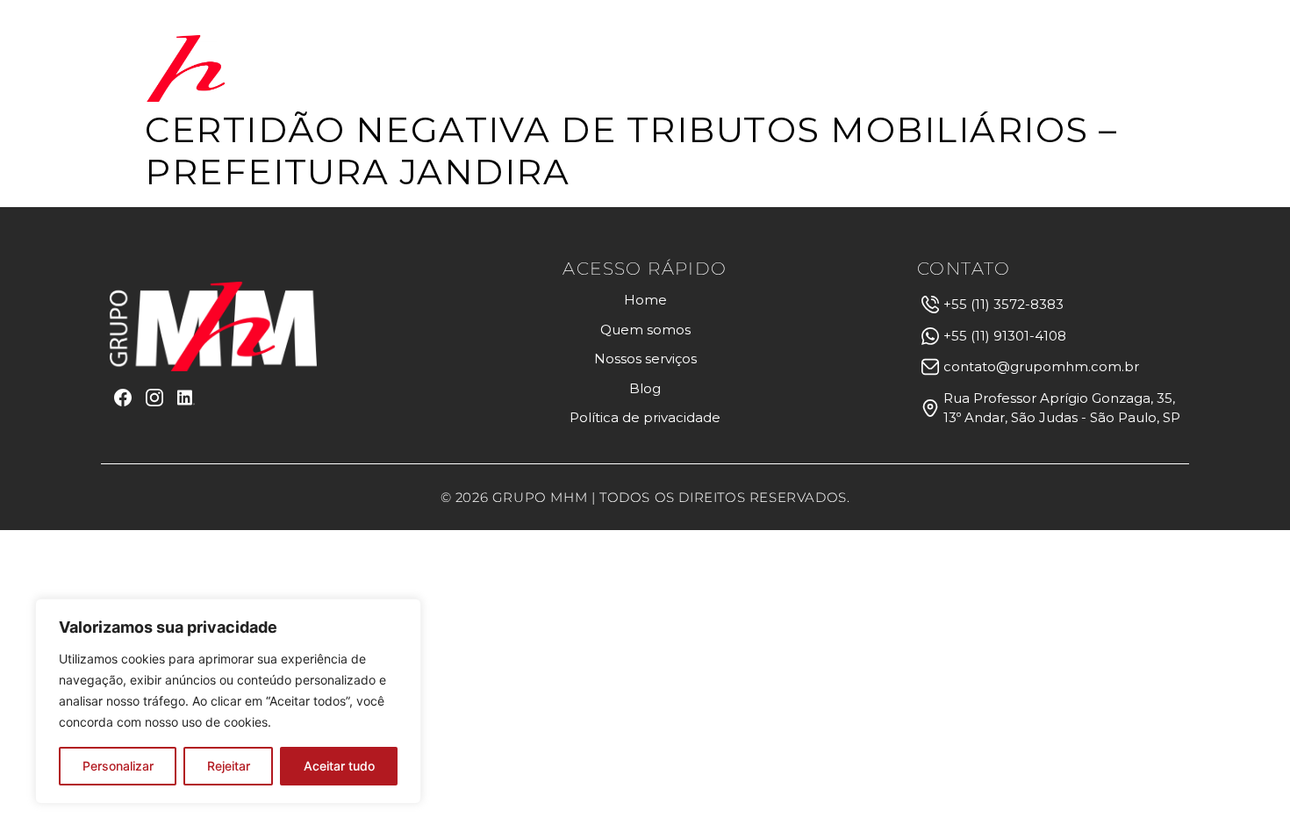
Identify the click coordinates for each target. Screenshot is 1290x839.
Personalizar (118, 765)
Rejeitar (228, 765)
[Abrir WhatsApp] (1246, 794)
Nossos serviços (833, 68)
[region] (228, 701)
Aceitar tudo (339, 765)
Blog (960, 68)
